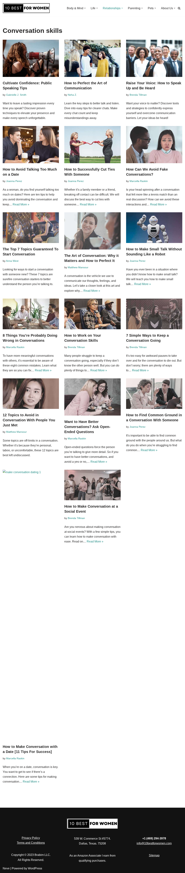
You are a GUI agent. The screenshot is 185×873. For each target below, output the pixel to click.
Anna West (12, 260)
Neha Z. (72, 94)
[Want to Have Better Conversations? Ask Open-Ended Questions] (92, 397)
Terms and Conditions (31, 842)
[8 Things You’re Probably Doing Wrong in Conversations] (31, 314)
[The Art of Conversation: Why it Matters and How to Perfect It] (92, 230)
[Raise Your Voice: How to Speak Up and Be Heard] (154, 58)
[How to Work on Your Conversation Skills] (92, 314)
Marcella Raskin (139, 181)
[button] (85, 8)
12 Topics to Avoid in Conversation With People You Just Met (29, 420)
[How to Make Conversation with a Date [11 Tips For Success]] (31, 605)
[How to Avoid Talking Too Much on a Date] (31, 144)
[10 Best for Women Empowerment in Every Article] (26, 8)
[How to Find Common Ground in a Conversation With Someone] (154, 393)
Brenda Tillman (138, 94)
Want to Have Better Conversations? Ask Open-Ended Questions (87, 427)
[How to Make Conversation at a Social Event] (92, 485)
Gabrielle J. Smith (16, 94)
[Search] (179, 8)
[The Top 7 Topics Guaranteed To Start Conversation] (31, 227)
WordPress (35, 868)
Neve (6, 868)
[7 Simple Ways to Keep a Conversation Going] (154, 314)
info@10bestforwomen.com (154, 843)
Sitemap (154, 855)
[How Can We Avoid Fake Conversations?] (154, 144)
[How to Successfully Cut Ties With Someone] (92, 144)
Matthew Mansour (78, 267)
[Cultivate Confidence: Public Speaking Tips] (31, 58)
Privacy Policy (31, 837)
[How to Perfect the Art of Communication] (92, 58)
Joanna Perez (14, 181)
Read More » (21, 204)
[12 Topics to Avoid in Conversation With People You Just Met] (31, 393)
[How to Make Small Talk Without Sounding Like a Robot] (154, 227)
